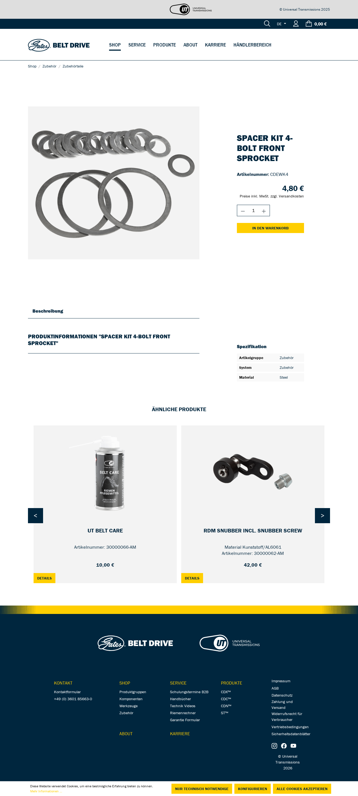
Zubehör (126, 712)
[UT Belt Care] (105, 471)
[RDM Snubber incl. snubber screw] (252, 471)
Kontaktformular (67, 691)
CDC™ (226, 698)
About (126, 733)
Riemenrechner (183, 712)
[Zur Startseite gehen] (59, 45)
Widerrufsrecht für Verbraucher (287, 716)
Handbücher (180, 698)
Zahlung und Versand (282, 704)
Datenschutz (282, 695)
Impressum (281, 680)
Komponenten (131, 698)
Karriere (180, 733)
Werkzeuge (128, 705)
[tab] (48, 311)
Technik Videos (183, 705)
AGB (275, 688)
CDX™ (226, 691)
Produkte (231, 683)
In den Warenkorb (270, 228)
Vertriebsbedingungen (290, 726)
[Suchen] (267, 24)
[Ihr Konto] (295, 24)
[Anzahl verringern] (243, 210)
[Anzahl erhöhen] (264, 210)
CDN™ (226, 705)
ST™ (224, 712)
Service (178, 683)
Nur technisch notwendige (202, 788)
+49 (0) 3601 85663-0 (73, 698)
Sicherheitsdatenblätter (291, 733)
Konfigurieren (252, 788)
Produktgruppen (132, 691)
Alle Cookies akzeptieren (302, 788)
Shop (124, 683)
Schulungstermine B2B (189, 691)
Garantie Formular (185, 719)
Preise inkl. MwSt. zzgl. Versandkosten (272, 196)
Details (46, 578)
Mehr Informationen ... (46, 791)
